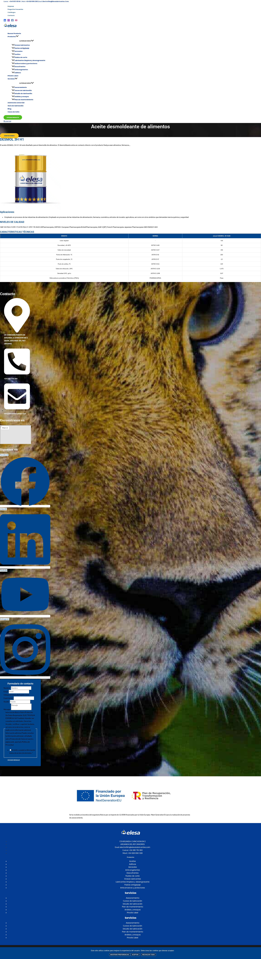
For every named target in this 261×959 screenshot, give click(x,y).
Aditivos (17, 73)
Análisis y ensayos (21, 97)
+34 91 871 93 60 (15, 1)
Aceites (17, 54)
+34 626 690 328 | (32, 1)
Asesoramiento (20, 87)
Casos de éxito (13, 112)
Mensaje (7, 709)
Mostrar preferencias (119, 954)
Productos (12, 37)
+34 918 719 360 (136, 850)
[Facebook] (12, 21)
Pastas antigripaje (21, 48)
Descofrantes (19, 67)
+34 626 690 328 (135, 853)
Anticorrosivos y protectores (25, 63)
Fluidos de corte (20, 57)
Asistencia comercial (16, 103)
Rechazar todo (148, 954)
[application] (17, 36)
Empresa (11, 6)
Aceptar (135, 954)
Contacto (11, 15)
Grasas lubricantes (22, 45)
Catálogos (11, 12)
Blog (9, 109)
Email (6, 691)
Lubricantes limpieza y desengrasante (29, 60)
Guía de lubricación (15, 106)
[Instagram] (8, 21)
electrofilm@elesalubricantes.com (56, 1)
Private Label (13, 76)
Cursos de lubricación (23, 90)
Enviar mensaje (14, 760)
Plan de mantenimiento (23, 100)
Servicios (11, 79)
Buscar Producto (14, 33)
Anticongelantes (21, 70)
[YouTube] (16, 21)
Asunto (7, 702)
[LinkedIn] (5, 21)
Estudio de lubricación (23, 93)
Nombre (7, 688)
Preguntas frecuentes (15, 9)
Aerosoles (18, 51)
